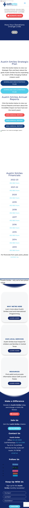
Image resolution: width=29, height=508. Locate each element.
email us (14, 453)
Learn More (14, 318)
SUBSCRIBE (14, 506)
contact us (14, 257)
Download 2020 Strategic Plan (14, 91)
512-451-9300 (14, 440)
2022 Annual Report (14, 115)
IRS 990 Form (14, 183)
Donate (15, 414)
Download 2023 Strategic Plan (14, 83)
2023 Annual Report (14, 120)
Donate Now (16, 16)
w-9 (14, 32)
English (4, 1)
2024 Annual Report (14, 126)
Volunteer (15, 428)
